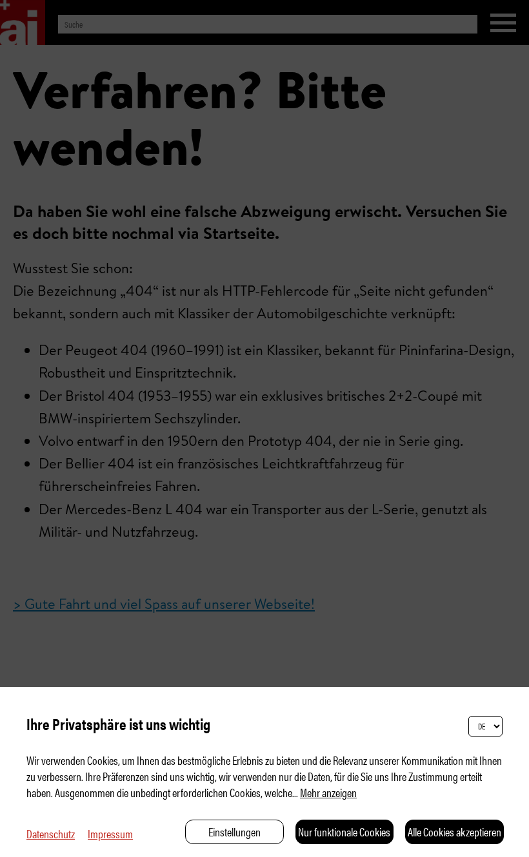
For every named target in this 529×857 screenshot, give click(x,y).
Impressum (110, 833)
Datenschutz (50, 833)
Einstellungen (234, 831)
